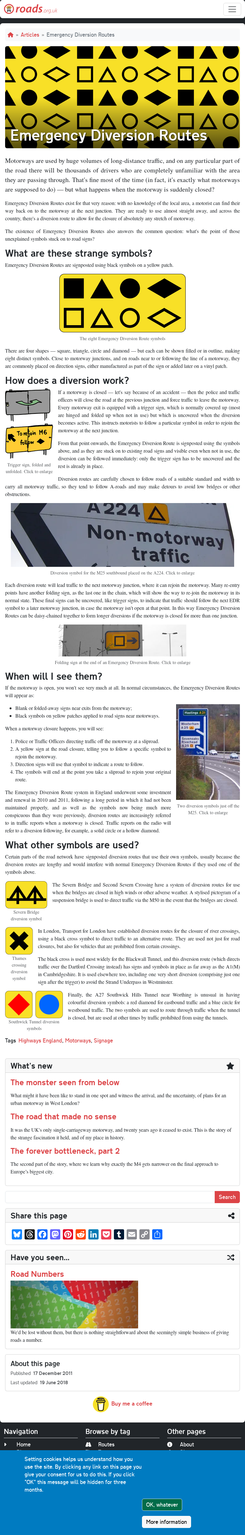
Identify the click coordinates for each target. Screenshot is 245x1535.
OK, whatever (162, 1504)
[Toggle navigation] (232, 9)
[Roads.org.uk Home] (30, 9)
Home (24, 1444)
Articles (30, 34)
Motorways (78, 1040)
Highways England (40, 1040)
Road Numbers (37, 1273)
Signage (103, 1040)
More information (166, 1521)
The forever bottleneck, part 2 (65, 1150)
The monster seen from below (65, 1082)
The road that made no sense (63, 1116)
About (187, 1444)
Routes (106, 1444)
